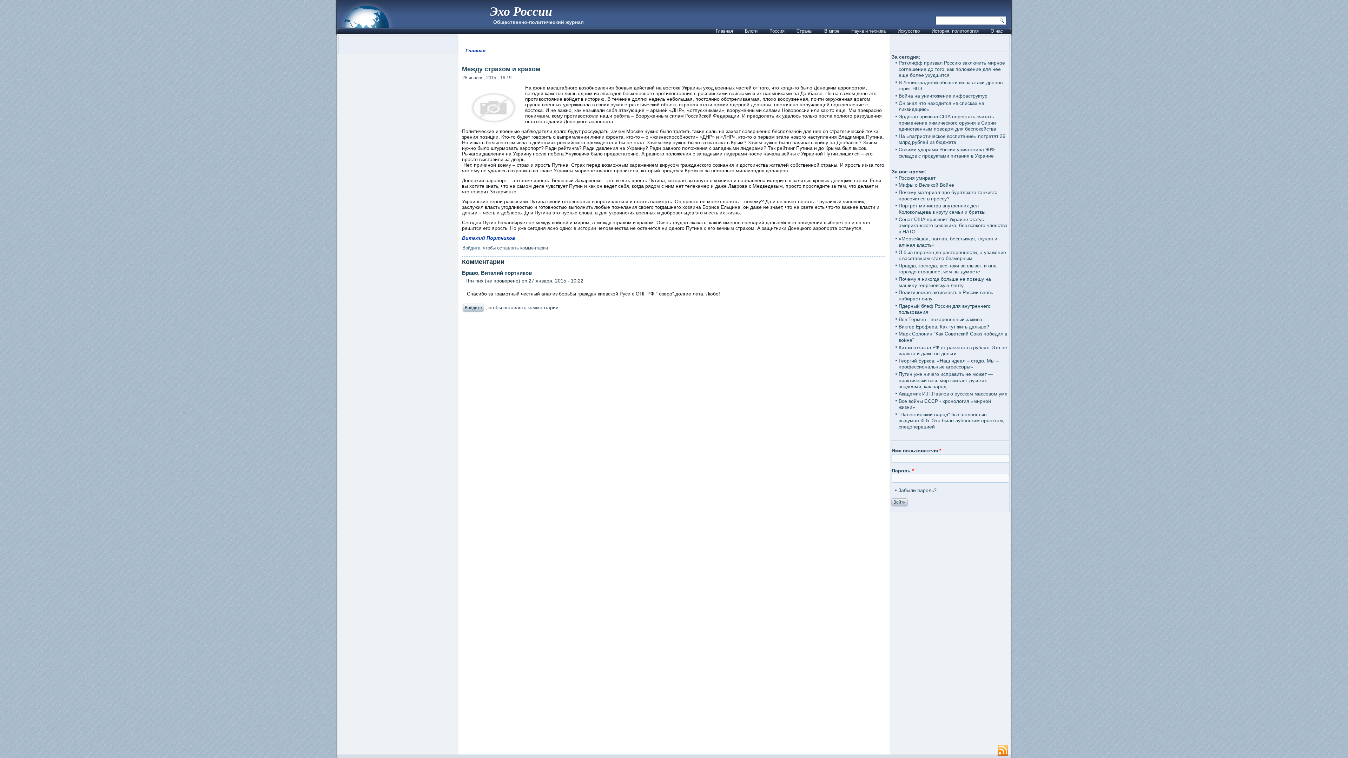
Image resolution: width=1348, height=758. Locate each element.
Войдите (471, 248)
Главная (724, 31)
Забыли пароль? (917, 490)
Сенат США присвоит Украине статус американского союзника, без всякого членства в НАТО (953, 225)
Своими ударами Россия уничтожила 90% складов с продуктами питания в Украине (947, 153)
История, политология (955, 31)
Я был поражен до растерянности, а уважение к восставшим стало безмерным (952, 255)
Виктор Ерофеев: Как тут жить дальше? (944, 327)
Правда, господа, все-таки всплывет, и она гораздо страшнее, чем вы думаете (948, 269)
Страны (804, 31)
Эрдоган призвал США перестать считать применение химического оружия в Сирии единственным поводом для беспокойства (947, 123)
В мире (831, 31)
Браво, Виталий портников (497, 273)
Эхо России (521, 11)
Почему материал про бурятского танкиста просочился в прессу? (948, 195)
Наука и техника (868, 31)
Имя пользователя (916, 450)
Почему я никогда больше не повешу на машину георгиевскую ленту (945, 282)
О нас (997, 31)
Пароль (903, 470)
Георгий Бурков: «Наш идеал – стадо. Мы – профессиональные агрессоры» (949, 364)
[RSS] (1003, 750)
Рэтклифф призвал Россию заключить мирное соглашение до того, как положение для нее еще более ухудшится (952, 69)
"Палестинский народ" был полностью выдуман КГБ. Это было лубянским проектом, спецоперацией (951, 421)
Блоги (751, 31)
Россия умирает (917, 178)
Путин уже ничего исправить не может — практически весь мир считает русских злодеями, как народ (946, 380)
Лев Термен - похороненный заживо (940, 319)
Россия (777, 31)
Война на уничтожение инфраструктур (943, 96)
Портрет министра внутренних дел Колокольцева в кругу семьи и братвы (942, 209)
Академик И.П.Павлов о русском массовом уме (953, 394)
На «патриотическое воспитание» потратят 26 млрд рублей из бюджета (952, 139)
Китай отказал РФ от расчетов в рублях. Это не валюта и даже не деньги (953, 351)
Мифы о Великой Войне (926, 185)
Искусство (909, 31)
